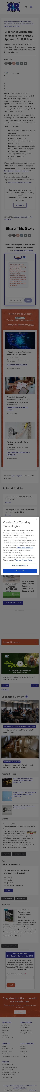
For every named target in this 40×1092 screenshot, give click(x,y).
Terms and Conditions (24, 548)
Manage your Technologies (20, 565)
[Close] (36, 519)
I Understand (20, 571)
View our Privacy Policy (23, 560)
